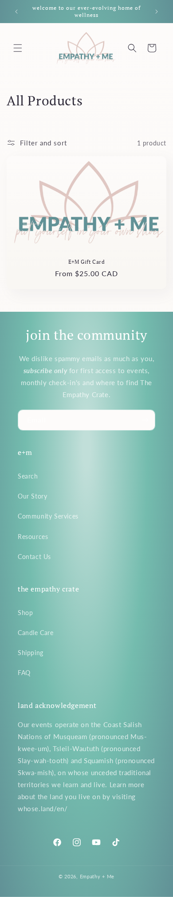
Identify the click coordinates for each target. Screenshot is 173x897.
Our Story (32, 496)
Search (28, 476)
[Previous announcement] (16, 11)
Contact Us (34, 556)
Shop (25, 612)
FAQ (24, 672)
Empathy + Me (97, 876)
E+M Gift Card (86, 261)
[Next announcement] (156, 11)
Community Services (48, 516)
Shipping (30, 652)
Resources (33, 536)
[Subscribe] (145, 420)
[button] (18, 48)
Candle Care (36, 632)
